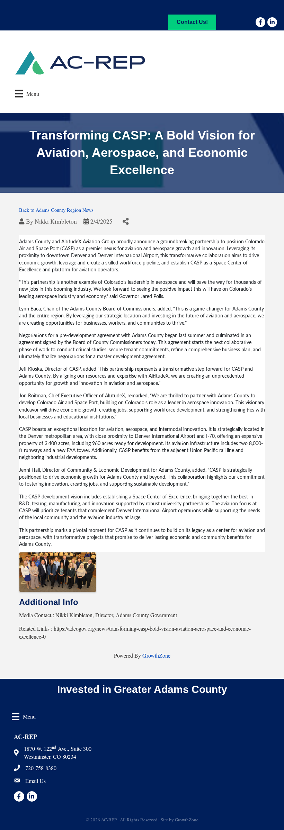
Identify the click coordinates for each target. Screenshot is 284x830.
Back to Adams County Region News (56, 210)
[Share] (125, 221)
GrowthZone (156, 655)
